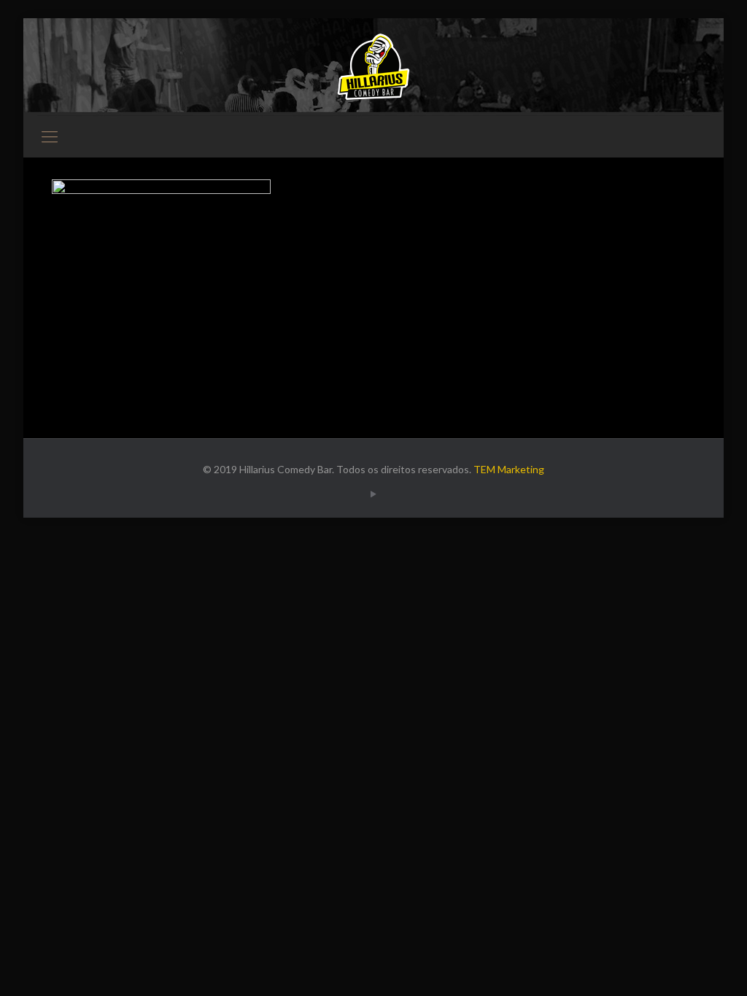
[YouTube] (374, 493)
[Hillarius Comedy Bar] (373, 66)
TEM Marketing (508, 469)
